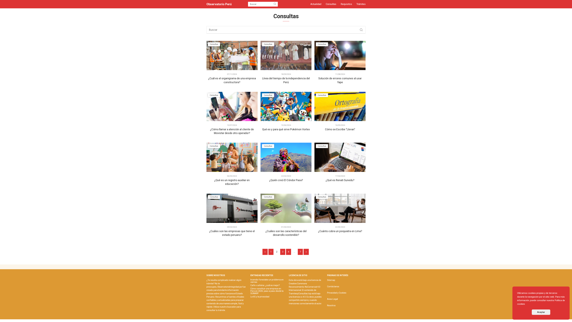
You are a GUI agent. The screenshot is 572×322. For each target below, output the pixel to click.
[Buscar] (275, 4)
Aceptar (541, 312)
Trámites (361, 4)
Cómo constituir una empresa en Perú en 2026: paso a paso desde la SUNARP (266, 291)
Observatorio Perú (219, 4)
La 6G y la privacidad (259, 296)
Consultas (331, 4)
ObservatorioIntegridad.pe (229, 287)
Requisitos (346, 4)
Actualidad (315, 4)
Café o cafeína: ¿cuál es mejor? (265, 285)
